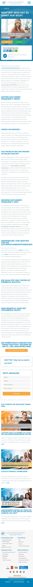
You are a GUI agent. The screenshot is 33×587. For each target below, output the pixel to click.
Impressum (8, 581)
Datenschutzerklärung (19, 581)
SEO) (20, 250)
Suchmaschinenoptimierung (10, 68)
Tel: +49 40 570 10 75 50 (7, 543)
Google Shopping (22, 558)
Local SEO (4, 558)
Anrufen (19, 42)
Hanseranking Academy (23, 545)
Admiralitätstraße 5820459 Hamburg (7, 540)
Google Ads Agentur (22, 552)
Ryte (6, 254)
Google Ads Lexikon (22, 562)
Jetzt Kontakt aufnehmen (16, 350)
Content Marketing (6, 560)
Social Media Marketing (23, 560)
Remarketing (21, 556)
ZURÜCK (6, 8)
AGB (28, 581)
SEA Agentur (21, 554)
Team (19, 540)
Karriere (20, 543)
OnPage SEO (5, 554)
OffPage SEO (5, 556)
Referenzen (21, 542)
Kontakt (7, 42)
